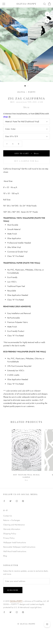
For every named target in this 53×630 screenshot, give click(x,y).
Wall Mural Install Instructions (14, 551)
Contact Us (7, 515)
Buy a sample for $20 (26, 161)
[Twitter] (10, 500)
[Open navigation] (3, 4)
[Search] (44, 4)
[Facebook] (4, 500)
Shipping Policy (9, 533)
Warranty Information (11, 529)
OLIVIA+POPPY (16, 601)
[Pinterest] (23, 500)
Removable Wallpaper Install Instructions (19, 547)
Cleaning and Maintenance (14, 524)
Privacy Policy (9, 538)
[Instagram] (17, 500)
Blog (5, 555)
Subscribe (12, 590)
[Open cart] (49, 3)
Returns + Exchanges (11, 520)
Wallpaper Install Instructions (14, 542)
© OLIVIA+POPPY (26, 624)
